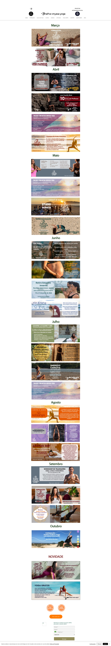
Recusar (99, 644)
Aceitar (105, 644)
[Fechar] (109, 644)
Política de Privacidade (54, 644)
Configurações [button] (93, 644)
